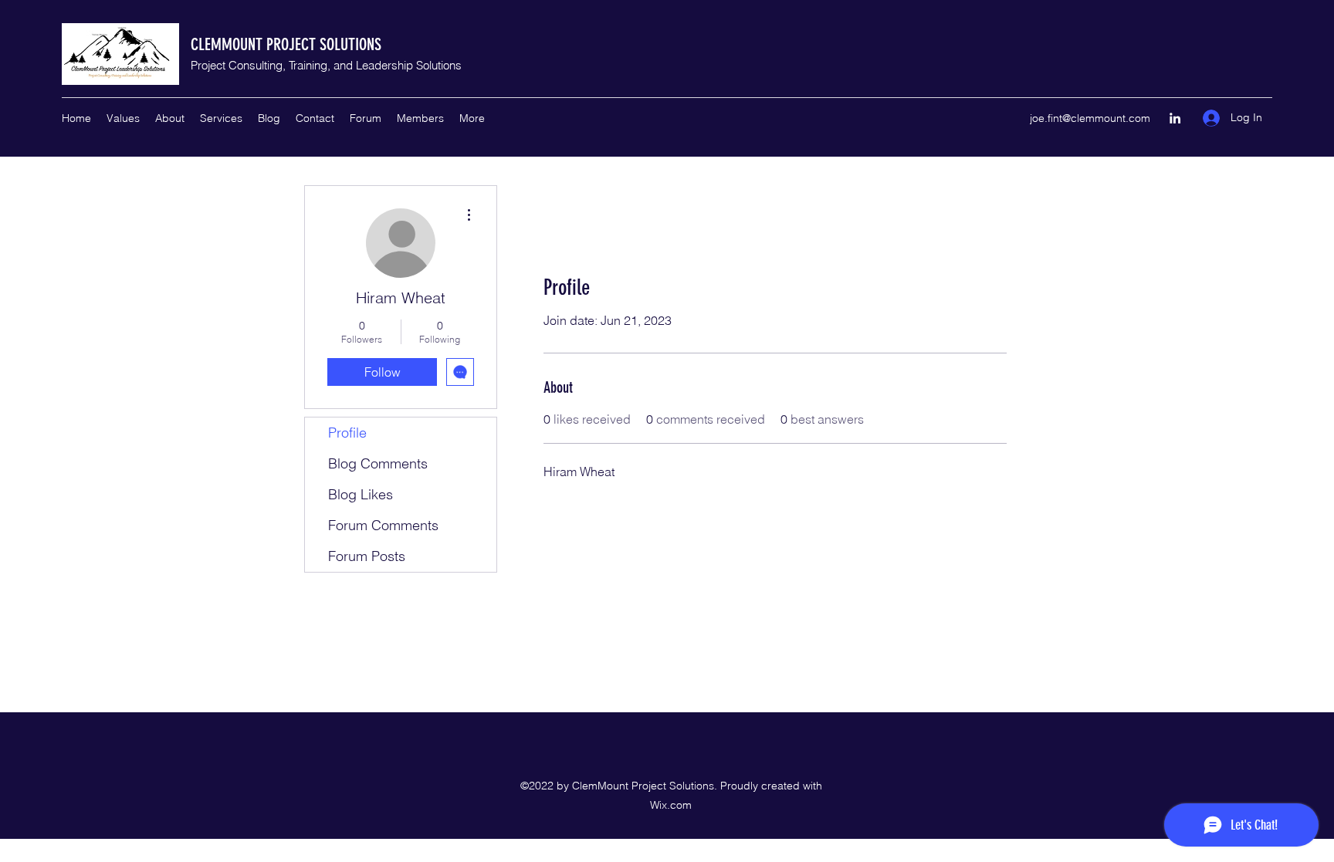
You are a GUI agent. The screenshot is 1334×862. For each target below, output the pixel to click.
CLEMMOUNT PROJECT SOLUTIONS (286, 44)
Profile (347, 432)
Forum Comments (383, 525)
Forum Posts (366, 556)
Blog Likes (360, 494)
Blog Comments (378, 463)
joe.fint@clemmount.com (1090, 118)
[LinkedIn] (1175, 118)
